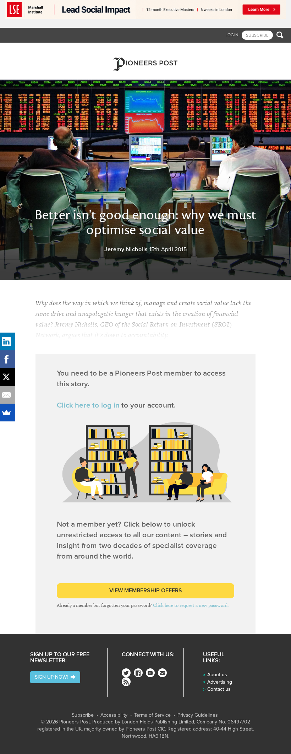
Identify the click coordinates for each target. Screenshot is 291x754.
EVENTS (203, 50)
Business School (58, 50)
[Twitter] (126, 672)
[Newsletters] (162, 672)
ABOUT (222, 50)
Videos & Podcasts (136, 50)
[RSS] (126, 681)
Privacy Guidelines (197, 715)
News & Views (20, 50)
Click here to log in (88, 405)
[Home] (145, 61)
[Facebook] (138, 672)
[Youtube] (150, 672)
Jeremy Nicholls (126, 249)
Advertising (219, 682)
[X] (9, 377)
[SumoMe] (9, 412)
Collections (96, 50)
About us (217, 675)
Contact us (219, 689)
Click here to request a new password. (191, 605)
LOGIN (231, 34)
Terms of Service (152, 715)
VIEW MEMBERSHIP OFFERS (145, 590)
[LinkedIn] (9, 341)
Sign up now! (53, 677)
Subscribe (83, 715)
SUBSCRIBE (257, 35)
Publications (177, 50)
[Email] (9, 395)
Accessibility (113, 715)
